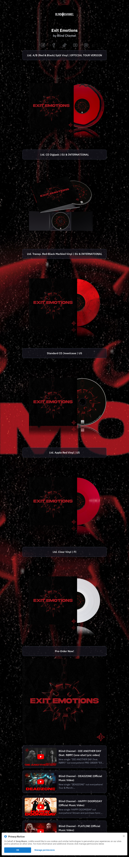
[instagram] (43, 45)
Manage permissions (44, 850)
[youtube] (75, 45)
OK (17, 850)
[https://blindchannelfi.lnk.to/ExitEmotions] (64, 701)
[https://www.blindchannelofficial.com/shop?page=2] (64, 105)
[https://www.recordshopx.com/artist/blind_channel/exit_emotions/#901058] (64, 601)
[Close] (123, 836)
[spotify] (86, 45)
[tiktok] (64, 45)
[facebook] (53, 45)
